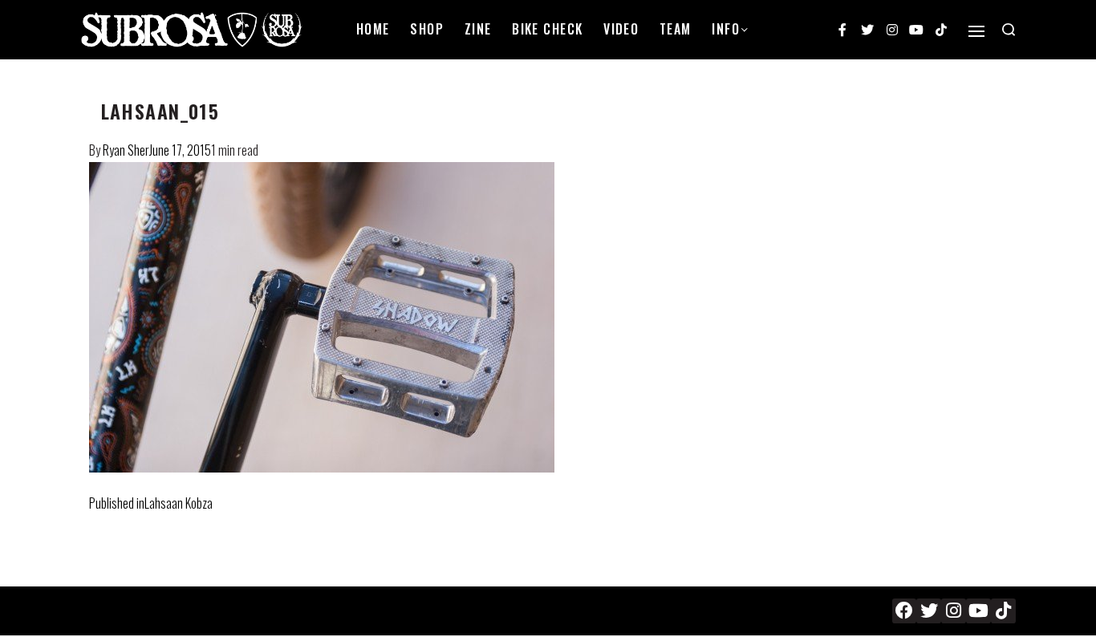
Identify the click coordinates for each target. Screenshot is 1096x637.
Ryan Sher (126, 150)
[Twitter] (867, 29)
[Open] (976, 31)
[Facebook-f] (843, 29)
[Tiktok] (941, 29)
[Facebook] (904, 610)
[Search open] (1008, 29)
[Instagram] (892, 29)
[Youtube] (916, 29)
